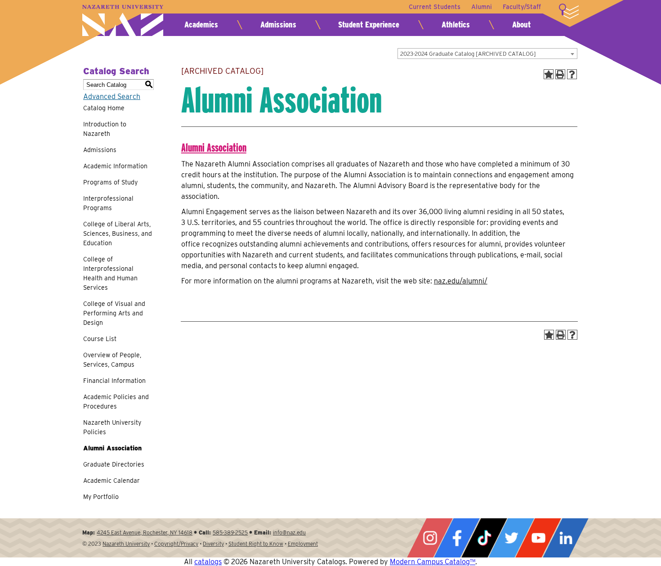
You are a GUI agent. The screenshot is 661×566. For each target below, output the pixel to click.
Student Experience (368, 24)
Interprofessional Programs (108, 203)
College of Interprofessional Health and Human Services (110, 273)
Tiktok (484, 537)
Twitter (511, 537)
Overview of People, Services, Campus (112, 359)
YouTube (538, 537)
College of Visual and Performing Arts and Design (114, 313)
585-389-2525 (230, 532)
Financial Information (114, 380)
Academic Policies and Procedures (116, 401)
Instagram (430, 537)
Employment (303, 543)
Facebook (457, 537)
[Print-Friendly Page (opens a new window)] (560, 74)
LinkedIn (566, 537)
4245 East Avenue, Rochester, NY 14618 (144, 532)
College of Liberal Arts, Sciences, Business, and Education (117, 233)
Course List (99, 338)
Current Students (434, 6)
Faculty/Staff (522, 6)
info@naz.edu (289, 532)
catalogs (208, 561)
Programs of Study (110, 182)
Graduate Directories (113, 464)
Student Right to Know (255, 543)
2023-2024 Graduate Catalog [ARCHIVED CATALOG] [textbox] (468, 53)
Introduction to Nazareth (104, 129)
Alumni (481, 6)
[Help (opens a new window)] (572, 74)
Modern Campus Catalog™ (432, 561)
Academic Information (115, 166)
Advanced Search (111, 96)
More (569, 11)
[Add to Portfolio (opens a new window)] (549, 74)
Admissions (278, 24)
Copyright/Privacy (176, 543)
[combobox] (487, 53)
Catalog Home (104, 108)
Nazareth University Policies (112, 427)
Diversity (213, 543)
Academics (201, 24)
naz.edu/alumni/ (460, 281)
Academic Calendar (111, 480)
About (521, 24)
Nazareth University (122, 20)
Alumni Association (112, 448)
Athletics (456, 24)
